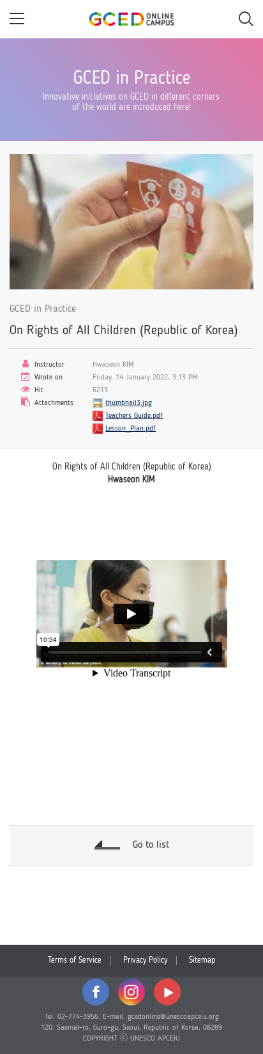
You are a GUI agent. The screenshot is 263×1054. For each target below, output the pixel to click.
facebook (95, 992)
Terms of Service (74, 960)
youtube (167, 992)
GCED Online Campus (131, 19)
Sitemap (202, 960)
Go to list (151, 845)
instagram (131, 992)
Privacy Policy (145, 960)
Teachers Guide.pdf (134, 416)
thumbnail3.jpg (128, 403)
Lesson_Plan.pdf (130, 428)
